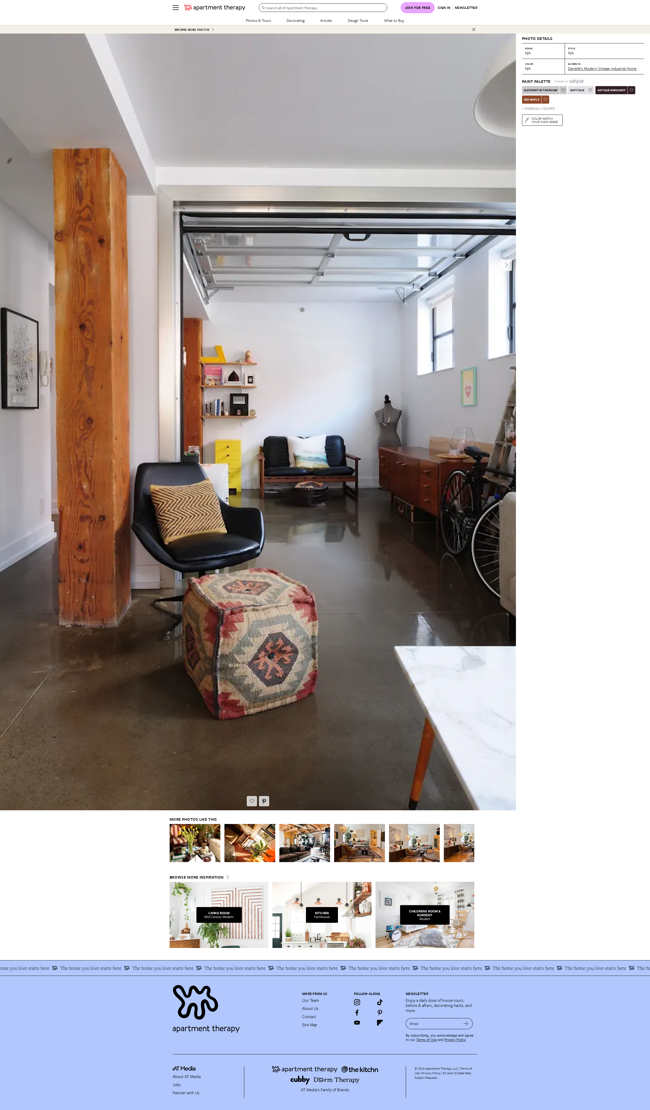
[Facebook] (357, 1012)
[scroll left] (174, 843)
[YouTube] (357, 1023)
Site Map (309, 1025)
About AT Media (187, 1076)
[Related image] (195, 843)
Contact (309, 1016)
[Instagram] (357, 1002)
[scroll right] (470, 843)
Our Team (310, 1000)
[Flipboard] (380, 1023)
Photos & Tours (258, 20)
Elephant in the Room (540, 90)
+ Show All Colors (538, 108)
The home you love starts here (89, 968)
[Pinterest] (380, 1012)
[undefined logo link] (214, 8)
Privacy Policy (455, 1040)
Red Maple (531, 99)
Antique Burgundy (611, 90)
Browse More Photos (192, 29)
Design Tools (358, 20)
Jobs (177, 1085)
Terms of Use (426, 1040)
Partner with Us (186, 1093)
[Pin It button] (264, 801)
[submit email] (466, 1023)
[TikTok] (380, 1002)
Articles (326, 20)
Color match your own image (544, 120)
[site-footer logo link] (184, 1069)
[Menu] (176, 8)
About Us (310, 1008)
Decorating (295, 20)
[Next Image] (506, 265)
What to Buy (394, 20)
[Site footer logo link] (234, 1006)
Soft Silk (577, 90)
